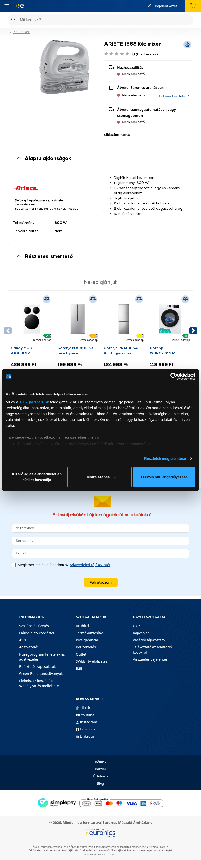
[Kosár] (193, 6)
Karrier (100, 769)
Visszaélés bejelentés (150, 659)
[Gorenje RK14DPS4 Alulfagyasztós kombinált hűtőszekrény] (124, 319)
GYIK (137, 625)
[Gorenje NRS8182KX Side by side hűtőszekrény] (77, 319)
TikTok (84, 707)
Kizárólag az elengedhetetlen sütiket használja (37, 477)
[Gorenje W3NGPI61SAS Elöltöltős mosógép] (170, 319)
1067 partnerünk (34, 402)
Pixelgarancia (87, 640)
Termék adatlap (42, 340)
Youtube (87, 715)
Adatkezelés (29, 647)
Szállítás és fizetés (34, 625)
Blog (100, 783)
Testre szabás (98, 477)
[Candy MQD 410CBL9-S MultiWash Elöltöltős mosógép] (31, 319)
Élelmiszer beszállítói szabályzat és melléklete (39, 683)
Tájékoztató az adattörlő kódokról (152, 650)
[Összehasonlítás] (46, 299)
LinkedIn (86, 736)
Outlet (81, 654)
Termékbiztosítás (90, 633)
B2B (79, 668)
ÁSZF (23, 640)
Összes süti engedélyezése (164, 477)
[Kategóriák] (7, 6)
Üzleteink (100, 776)
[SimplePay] (100, 802)
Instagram (88, 722)
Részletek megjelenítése (165, 458)
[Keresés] (187, 20)
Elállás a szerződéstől (36, 633)
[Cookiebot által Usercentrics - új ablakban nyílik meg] (173, 376)
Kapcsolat (141, 633)
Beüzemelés (86, 647)
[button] (174, 96)
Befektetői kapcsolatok (37, 666)
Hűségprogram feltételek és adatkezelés (42, 657)
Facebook (87, 729)
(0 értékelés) (145, 54)
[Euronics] (18, 6)
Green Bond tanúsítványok (41, 673)
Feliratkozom (101, 582)
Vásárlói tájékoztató (149, 640)
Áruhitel (82, 625)
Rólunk (100, 762)
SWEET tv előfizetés (91, 661)
